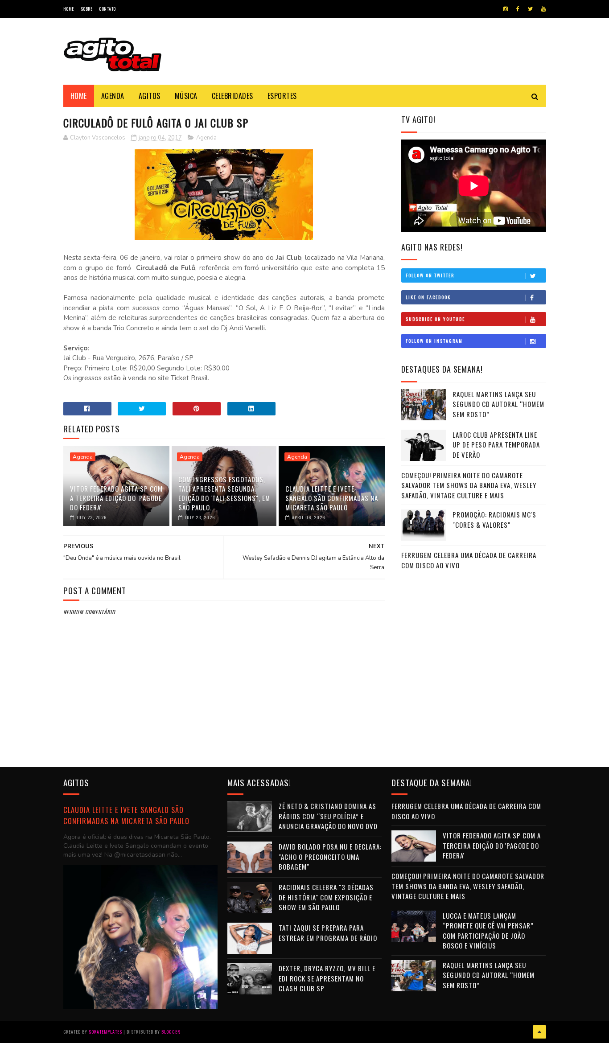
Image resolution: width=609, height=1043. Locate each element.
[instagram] (505, 9)
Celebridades (232, 95)
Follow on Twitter (430, 275)
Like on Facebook (428, 297)
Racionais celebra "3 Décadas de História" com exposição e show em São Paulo (326, 897)
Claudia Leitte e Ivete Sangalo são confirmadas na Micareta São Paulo (331, 498)
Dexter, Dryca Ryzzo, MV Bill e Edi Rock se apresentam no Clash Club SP (327, 978)
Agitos (149, 95)
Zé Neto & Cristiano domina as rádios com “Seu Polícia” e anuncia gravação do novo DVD (328, 816)
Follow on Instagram (434, 340)
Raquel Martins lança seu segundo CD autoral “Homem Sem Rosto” (498, 404)
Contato (107, 8)
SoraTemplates (105, 1031)
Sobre (87, 8)
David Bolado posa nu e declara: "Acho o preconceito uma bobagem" (330, 856)
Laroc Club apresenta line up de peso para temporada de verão (496, 445)
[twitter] (530, 9)
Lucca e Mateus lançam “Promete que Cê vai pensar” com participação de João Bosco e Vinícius (488, 931)
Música (186, 95)
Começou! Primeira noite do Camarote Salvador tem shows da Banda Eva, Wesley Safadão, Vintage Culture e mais (468, 485)
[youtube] (543, 9)
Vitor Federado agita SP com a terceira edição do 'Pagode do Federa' (116, 498)
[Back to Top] (539, 1032)
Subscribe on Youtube (435, 319)
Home (68, 8)
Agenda (112, 95)
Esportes (282, 95)
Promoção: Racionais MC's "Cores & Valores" (494, 519)
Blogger (170, 1031)
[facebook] (518, 9)
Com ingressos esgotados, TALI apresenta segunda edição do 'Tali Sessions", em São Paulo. (224, 493)
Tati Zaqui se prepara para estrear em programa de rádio (328, 933)
